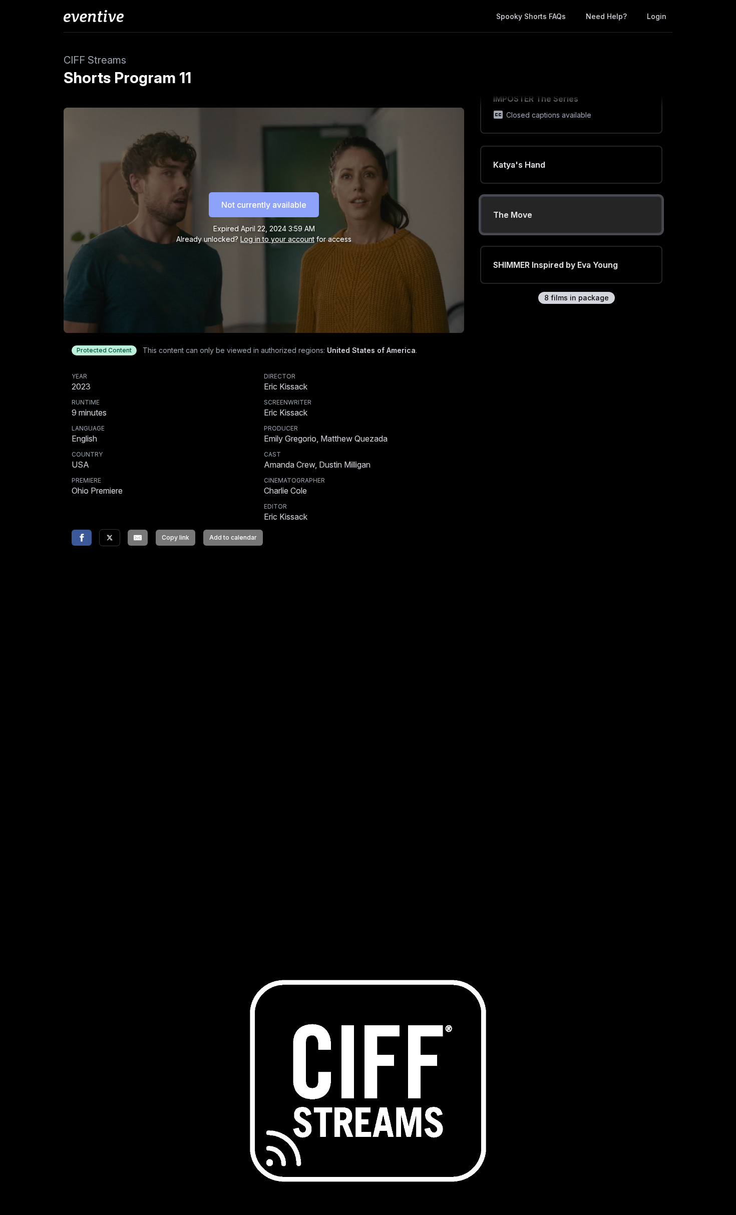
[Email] (138, 538)
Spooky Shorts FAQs (531, 16)
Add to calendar (233, 537)
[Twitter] (110, 538)
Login (656, 16)
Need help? (606, 16)
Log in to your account (277, 239)
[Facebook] (82, 538)
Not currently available (263, 205)
